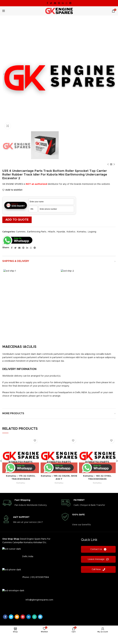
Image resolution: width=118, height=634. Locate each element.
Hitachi (51, 232)
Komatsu (81, 232)
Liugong (92, 232)
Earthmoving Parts (36, 232)
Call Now (96, 569)
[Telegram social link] (70, 3)
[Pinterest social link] (59, 3)
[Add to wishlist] (34, 440)
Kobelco (71, 232)
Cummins (21, 232)
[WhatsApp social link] (66, 3)
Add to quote (17, 219)
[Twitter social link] (51, 3)
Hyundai (61, 232)
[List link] (29, 556)
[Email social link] (55, 3)
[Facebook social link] (47, 3)
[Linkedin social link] (63, 3)
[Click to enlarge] (8, 126)
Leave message (96, 559)
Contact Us (96, 549)
